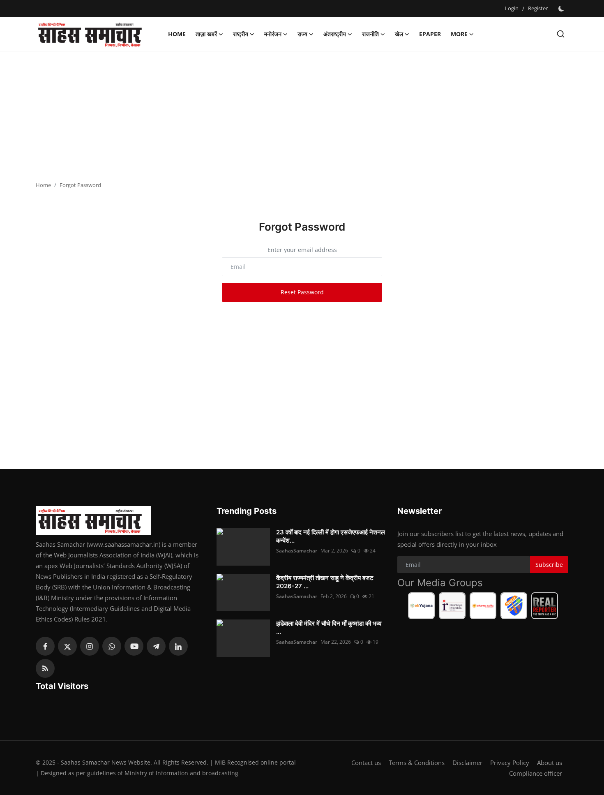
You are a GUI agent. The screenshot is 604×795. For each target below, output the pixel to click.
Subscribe (549, 565)
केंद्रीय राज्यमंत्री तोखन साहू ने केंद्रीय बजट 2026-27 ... (324, 582)
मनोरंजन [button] (272, 34)
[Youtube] (133, 646)
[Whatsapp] (111, 646)
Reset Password (302, 292)
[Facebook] (45, 646)
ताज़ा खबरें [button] (206, 34)
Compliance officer (535, 773)
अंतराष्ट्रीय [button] (334, 34)
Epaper (430, 34)
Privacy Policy (509, 762)
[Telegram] (156, 646)
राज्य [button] (302, 34)
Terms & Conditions (417, 762)
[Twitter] (67, 646)
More (459, 34)
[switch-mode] (562, 9)
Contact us (366, 762)
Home (177, 34)
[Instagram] (89, 646)
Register (538, 8)
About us (549, 762)
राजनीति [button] (370, 34)
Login (512, 8)
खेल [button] (399, 34)
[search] (560, 34)
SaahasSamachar (296, 550)
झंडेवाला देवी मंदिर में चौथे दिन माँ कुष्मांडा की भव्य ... (328, 627)
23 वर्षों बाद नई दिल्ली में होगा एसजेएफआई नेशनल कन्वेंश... (330, 536)
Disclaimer (467, 762)
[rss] (45, 668)
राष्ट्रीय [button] (240, 34)
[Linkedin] (178, 646)
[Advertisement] (302, 117)
